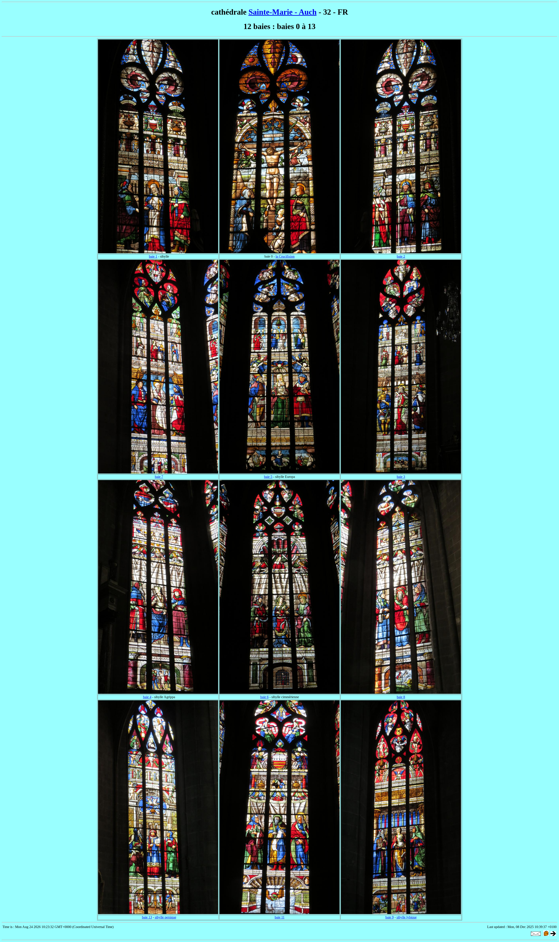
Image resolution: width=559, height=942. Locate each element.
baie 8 (401, 697)
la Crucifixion (285, 256)
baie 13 (147, 917)
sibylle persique (165, 917)
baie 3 (401, 477)
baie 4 (147, 697)
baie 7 (159, 477)
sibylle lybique (407, 917)
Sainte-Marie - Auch (282, 12)
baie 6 (264, 697)
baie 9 (389, 917)
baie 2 (401, 256)
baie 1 (153, 256)
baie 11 (280, 917)
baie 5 (268, 477)
